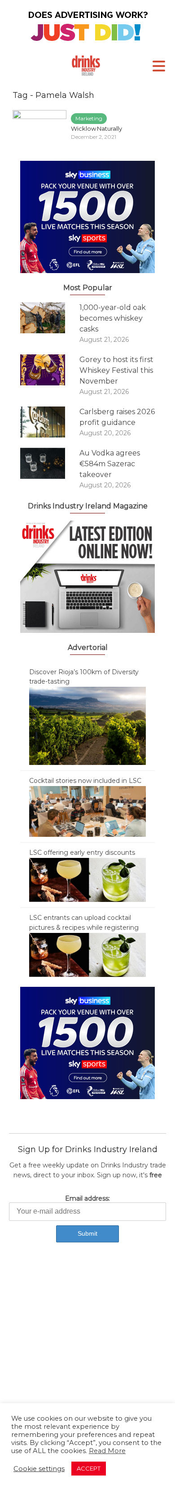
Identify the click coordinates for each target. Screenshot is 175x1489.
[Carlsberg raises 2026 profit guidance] (49, 421)
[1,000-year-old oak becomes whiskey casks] (49, 317)
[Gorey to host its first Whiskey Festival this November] (49, 369)
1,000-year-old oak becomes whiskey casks (112, 318)
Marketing (88, 118)
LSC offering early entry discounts (82, 852)
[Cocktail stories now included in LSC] (87, 811)
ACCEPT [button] (89, 1468)
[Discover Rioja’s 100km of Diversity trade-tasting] (87, 725)
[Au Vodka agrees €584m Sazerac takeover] (49, 463)
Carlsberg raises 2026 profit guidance (117, 417)
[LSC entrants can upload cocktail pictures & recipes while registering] (87, 954)
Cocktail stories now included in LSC (85, 781)
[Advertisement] (87, 1349)
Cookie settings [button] (39, 1469)
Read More (107, 1451)
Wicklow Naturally (96, 128)
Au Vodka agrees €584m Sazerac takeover (109, 464)
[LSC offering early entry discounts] (87, 879)
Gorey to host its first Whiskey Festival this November (116, 370)
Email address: (87, 1198)
